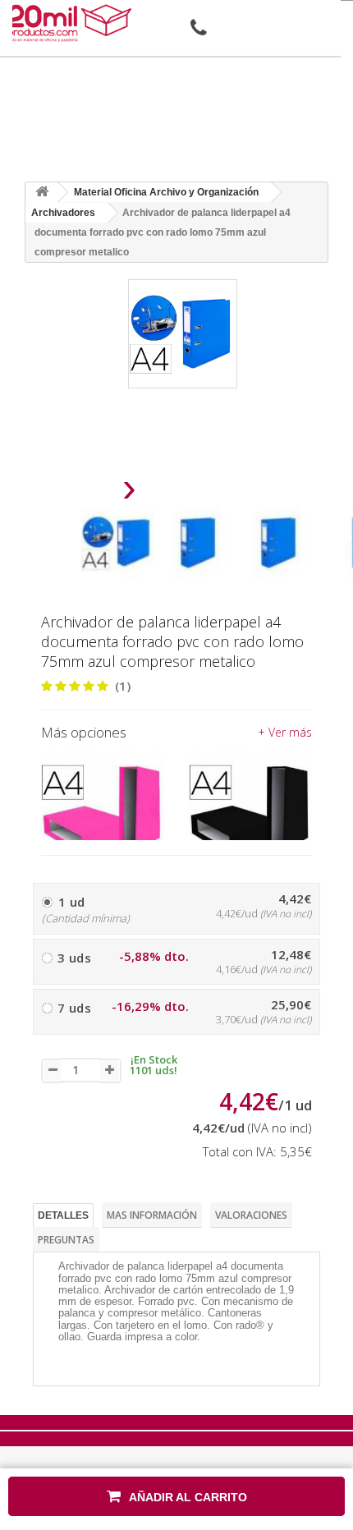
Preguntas (66, 1240)
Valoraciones (251, 1215)
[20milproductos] (71, 23)
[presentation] (87, 492)
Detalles (63, 1215)
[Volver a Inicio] (41, 192)
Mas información (152, 1215)
